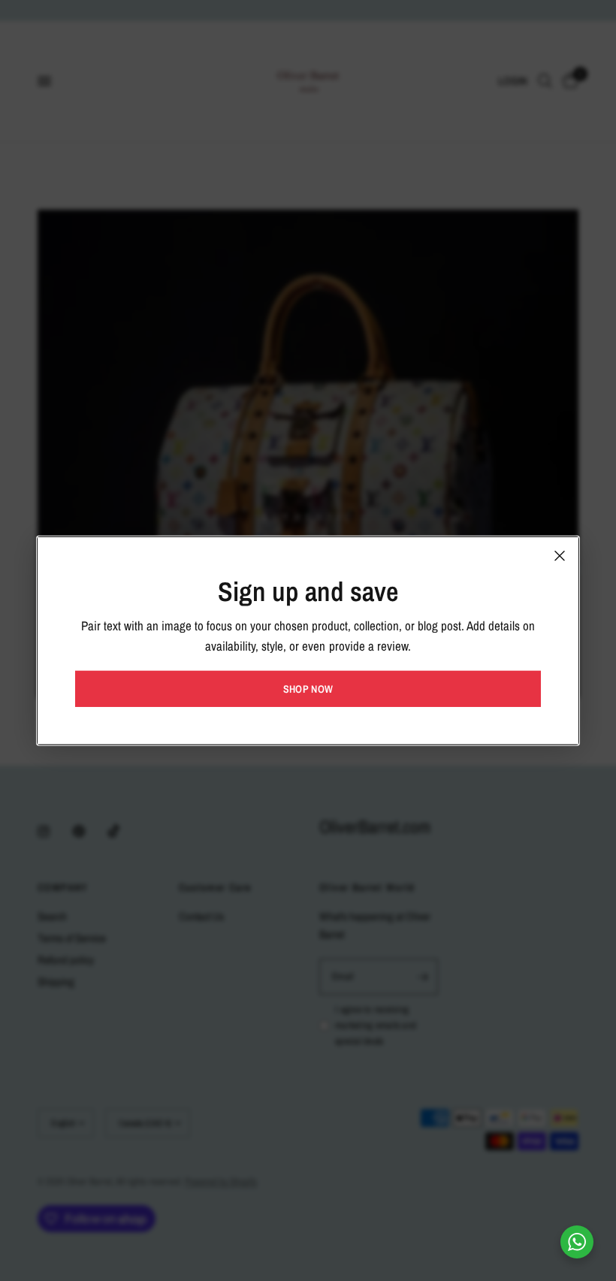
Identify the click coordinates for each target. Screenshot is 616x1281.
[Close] (559, 555)
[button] (308, 689)
